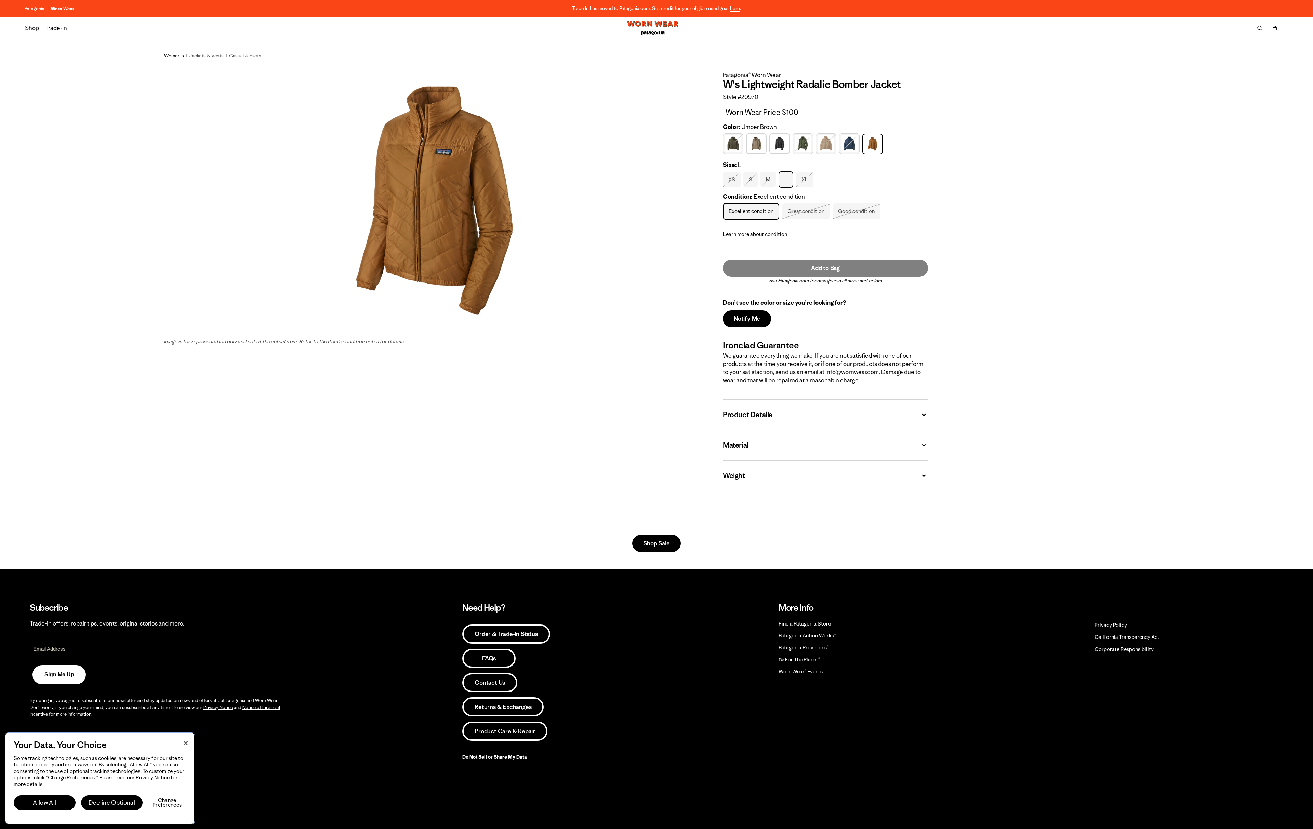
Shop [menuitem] (32, 28)
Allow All (44, 802)
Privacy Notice (218, 707)
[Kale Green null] (804, 144)
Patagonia (34, 9)
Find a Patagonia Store (805, 623)
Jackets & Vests (206, 56)
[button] (1274, 28)
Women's (174, 56)
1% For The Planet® (799, 659)
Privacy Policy (1111, 625)
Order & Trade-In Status (506, 634)
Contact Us (490, 682)
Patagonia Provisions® (803, 647)
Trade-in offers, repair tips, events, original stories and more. (107, 623)
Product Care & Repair (505, 731)
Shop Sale (656, 543)
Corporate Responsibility (1124, 649)
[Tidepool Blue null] (850, 144)
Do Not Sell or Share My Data (494, 757)
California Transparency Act (1127, 637)
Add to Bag (825, 268)
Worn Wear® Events (801, 671)
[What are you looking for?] (1259, 28)
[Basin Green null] (734, 144)
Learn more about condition (755, 234)
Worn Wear (62, 9)
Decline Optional (112, 802)
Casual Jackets (245, 56)
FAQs (489, 658)
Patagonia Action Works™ (807, 635)
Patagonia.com (793, 281)
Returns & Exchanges (503, 707)
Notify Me (747, 319)
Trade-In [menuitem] (56, 28)
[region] (99, 778)
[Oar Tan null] (827, 144)
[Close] (185, 743)
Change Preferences (167, 802)
